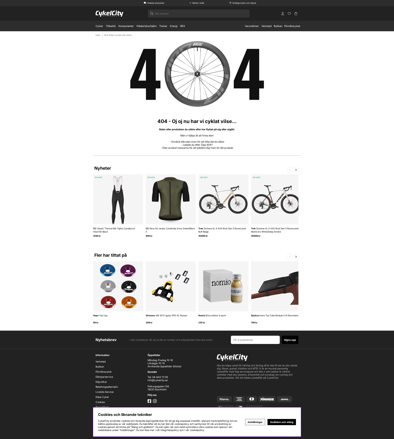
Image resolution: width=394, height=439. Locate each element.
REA (182, 26)
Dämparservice (104, 376)
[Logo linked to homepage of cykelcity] (109, 13)
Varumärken (252, 26)
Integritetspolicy (170, 430)
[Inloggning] (282, 13)
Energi (173, 26)
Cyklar (99, 26)
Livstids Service (105, 391)
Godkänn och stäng (281, 422)
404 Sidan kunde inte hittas (118, 35)
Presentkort (102, 407)
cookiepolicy (197, 430)
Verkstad (266, 26)
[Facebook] (150, 402)
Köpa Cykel (102, 397)
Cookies (100, 402)
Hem (98, 35)
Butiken (278, 26)
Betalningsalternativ (107, 386)
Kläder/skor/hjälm (147, 26)
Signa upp (290, 339)
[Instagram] (155, 402)
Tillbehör (111, 26)
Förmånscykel (292, 26)
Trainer (163, 26)
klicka (177, 366)
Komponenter (126, 26)
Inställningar (255, 422)
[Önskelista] (289, 13)
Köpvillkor (101, 381)
